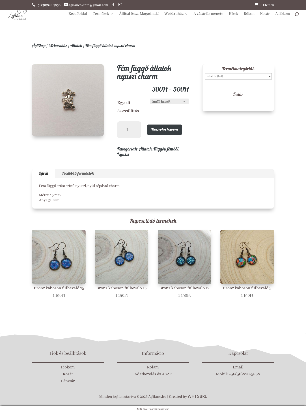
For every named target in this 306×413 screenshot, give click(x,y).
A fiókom (282, 14)
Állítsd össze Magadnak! (139, 14)
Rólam (249, 14)
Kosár (265, 14)
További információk (78, 173)
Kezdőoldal (78, 14)
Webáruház (173, 14)
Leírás (43, 173)
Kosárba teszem (164, 129)
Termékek (101, 14)
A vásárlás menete (208, 14)
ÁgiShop (38, 45)
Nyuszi (123, 154)
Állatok (76, 45)
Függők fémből (165, 149)
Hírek (233, 14)
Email (238, 367)
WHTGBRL (197, 396)
